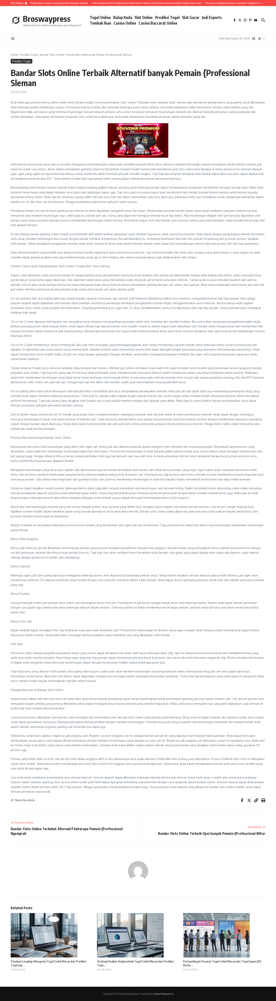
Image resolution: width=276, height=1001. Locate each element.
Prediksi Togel (167, 17)
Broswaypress (47, 19)
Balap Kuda (122, 17)
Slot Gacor (190, 17)
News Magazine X (164, 993)
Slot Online (144, 17)
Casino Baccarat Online (158, 23)
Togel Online (100, 17)
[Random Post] (253, 38)
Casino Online (125, 23)
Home (14, 54)
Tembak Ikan (100, 23)
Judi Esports (212, 17)
